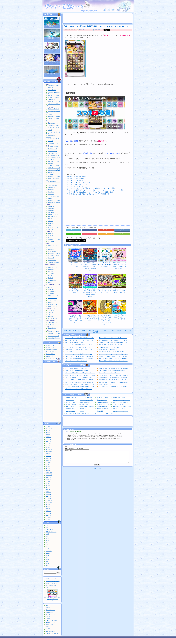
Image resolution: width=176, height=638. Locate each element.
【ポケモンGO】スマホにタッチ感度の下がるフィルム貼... (79, 356)
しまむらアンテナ (50, 618)
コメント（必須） (69, 450)
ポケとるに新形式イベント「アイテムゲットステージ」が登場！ (75, 264)
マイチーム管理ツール (51, 358)
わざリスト (50, 221)
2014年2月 (48, 519)
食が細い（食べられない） (105, 384)
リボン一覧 (50, 229)
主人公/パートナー (52, 306)
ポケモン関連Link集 (51, 585)
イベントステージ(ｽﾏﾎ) (53, 255)
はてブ (122, 230)
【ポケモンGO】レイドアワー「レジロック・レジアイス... (113, 361)
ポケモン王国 (100, 411)
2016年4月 (48, 464)
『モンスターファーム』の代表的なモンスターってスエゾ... (113, 386)
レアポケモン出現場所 (53, 125)
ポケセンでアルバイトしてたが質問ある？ (109, 373)
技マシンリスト (52, 189)
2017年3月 (48, 441)
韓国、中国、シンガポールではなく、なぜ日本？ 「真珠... (80, 375)
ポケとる (48, 553)
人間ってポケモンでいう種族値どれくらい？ (76, 361)
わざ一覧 (50, 130)
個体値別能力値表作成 (51, 349)
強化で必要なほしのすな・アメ (52, 136)
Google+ (106, 230)
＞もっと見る (109, 413)
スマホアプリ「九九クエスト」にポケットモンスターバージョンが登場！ (119, 317)
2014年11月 (49, 500)
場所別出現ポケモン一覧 (54, 101)
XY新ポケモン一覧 (52, 185)
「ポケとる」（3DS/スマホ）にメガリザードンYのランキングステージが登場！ (90, 317)
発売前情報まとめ (52, 304)
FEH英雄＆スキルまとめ (52, 633)
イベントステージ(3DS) (54, 253)
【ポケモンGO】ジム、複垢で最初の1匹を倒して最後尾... (79, 338)
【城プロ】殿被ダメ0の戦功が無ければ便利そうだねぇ (112, 370)
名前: (66, 446)
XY (46, 536)
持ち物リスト (51, 192)
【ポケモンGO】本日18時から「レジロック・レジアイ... (79, 349)
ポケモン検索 (51, 208)
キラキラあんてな (50, 622)
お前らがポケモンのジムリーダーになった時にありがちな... (80, 340)
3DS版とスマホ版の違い (54, 262)
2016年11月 (49, 449)
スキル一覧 (50, 312)
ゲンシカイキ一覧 (52, 151)
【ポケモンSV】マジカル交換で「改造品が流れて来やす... (113, 338)
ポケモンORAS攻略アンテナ (73, 413)
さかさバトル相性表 (53, 214)
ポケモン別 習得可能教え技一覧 (53, 92)
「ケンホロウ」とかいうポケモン (73, 351)
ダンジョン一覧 (52, 287)
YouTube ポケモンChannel (87, 406)
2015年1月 (48, 496)
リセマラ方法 (51, 324)
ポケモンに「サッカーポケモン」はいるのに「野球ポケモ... (113, 358)
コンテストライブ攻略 (53, 165)
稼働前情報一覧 (52, 328)
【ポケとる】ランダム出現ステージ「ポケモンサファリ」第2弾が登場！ (90, 192)
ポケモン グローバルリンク (119, 397)
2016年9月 (48, 454)
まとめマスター (50, 607)
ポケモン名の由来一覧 (53, 336)
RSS (47, 587)
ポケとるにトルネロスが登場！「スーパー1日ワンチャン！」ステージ (119, 290)
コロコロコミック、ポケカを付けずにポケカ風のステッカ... (113, 354)
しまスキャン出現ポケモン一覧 (53, 104)
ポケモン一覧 (51, 289)
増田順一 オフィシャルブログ (89, 413)
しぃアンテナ (49, 612)
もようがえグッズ (52, 153)
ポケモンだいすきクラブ (86, 397)
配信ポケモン (49, 565)
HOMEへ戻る (97, 468)
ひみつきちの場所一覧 (53, 155)
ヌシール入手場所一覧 (53, 97)
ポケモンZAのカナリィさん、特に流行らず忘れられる (78, 354)
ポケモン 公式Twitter (102, 400)
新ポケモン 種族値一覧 (53, 109)
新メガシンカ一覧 (52, 149)
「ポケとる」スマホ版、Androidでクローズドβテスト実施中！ (104, 264)
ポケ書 (82, 411)
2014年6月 (48, 511)
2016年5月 (48, 462)
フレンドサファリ (52, 198)
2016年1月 (48, 470)
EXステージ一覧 (52, 251)
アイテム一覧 (51, 258)
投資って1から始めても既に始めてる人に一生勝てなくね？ (79, 382)
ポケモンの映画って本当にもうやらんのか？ (76, 368)
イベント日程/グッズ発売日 (52, 581)
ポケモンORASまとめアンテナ (120, 411)
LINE (73, 233)
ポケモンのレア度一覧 (53, 139)
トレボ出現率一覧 (52, 322)
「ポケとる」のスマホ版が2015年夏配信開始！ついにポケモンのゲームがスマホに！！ (96, 26)
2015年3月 (48, 492)
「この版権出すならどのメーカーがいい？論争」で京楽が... (113, 375)
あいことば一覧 (52, 280)
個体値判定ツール (50, 345)
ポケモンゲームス (70, 402)
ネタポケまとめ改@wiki (119, 408)
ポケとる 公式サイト (71, 404)
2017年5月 (48, 437)
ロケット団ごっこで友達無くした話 (74, 342)
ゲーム (47, 546)
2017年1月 (48, 445)
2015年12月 (49, 473)
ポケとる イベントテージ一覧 (77, 184)
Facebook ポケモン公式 (102, 406)
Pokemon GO (49, 529)
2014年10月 (49, 502)
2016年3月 (48, 466)
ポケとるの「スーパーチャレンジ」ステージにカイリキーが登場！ (104, 290)
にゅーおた (49, 616)
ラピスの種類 (51, 293)
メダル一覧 (50, 141)
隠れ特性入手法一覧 (53, 227)
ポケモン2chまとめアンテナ (53, 631)
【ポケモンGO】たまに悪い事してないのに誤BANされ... (112, 345)
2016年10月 (49, 451)
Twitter (73, 230)
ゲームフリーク (70, 400)
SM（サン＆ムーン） (51, 532)
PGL (47, 527)
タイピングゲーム (50, 354)
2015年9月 (48, 479)
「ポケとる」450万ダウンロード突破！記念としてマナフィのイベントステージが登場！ (96, 190)
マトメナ (48, 605)
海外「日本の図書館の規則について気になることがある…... (80, 373)
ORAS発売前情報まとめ (54, 182)
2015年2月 (48, 494)
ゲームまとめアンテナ (51, 620)
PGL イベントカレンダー (86, 400)
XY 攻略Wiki (83, 408)
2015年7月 (48, 483)
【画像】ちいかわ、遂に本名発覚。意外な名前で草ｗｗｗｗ (113, 368)
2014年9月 (48, 504)
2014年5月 (48, 513)
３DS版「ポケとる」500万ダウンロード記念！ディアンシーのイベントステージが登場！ (119, 265)
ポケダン (48, 557)
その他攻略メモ (52, 174)
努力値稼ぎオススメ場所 (54, 176)
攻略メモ (50, 282)
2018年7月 (48, 426)
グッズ (47, 544)
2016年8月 (48, 456)
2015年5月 (48, 487)
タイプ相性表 (51, 212)
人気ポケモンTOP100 (53, 331)
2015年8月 (48, 481)
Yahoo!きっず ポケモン (118, 404)
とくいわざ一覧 (52, 159)
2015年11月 (49, 475)
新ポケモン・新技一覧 (53, 95)
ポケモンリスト (52, 206)
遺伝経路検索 (51, 210)
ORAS (47, 525)
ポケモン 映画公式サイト (103, 397)
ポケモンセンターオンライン (104, 404)
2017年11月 (49, 428)
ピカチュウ (49, 548)
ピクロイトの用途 (52, 318)
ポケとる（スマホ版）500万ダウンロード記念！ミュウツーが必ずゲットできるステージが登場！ (75, 318)
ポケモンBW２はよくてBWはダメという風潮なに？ (78, 347)
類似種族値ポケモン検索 (54, 333)
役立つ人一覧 (51, 172)
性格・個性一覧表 (52, 216)
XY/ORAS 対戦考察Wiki (102, 408)
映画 (47, 561)
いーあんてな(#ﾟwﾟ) (51, 614)
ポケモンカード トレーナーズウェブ (122, 406)
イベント (48, 542)
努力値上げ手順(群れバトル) (53, 179)
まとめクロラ (49, 627)
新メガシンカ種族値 (53, 146)
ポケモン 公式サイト (71, 397)
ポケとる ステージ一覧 (75, 180)
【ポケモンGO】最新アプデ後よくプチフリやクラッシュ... (79, 345)
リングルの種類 (52, 291)
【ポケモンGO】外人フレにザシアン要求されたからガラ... (113, 342)
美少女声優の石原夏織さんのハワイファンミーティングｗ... (113, 379)
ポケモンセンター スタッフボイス (121, 400)
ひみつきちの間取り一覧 (54, 157)
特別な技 (50, 225)
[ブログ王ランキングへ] (52, 592)
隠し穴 (49, 237)
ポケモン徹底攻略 (70, 411)
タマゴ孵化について (53, 143)
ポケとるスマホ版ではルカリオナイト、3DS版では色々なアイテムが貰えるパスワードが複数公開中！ (90, 266)
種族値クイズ (49, 356)
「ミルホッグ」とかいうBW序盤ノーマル (109, 347)
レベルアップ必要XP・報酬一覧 (53, 132)
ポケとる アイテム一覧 (75, 186)
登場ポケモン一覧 (52, 245)
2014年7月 (48, 508)
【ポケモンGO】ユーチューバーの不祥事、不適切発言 (112, 351)
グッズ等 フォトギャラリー (52, 583)
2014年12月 (49, 498)
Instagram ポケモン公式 (102, 402)
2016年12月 (49, 447)
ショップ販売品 (52, 273)
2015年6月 (48, 485)
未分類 (47, 563)
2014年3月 (48, 517)
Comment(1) (97, 29)
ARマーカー (51, 241)
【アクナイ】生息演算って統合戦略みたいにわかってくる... (113, 377)
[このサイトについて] (104, 11)
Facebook (90, 230)
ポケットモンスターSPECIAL (120, 402)
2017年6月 (48, 435)
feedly (122, 233)
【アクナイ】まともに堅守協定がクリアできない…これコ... (80, 386)
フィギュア (49, 551)
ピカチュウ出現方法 (53, 123)
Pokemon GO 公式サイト (86, 402)
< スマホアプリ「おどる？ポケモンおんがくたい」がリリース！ (81, 330)
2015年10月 (49, 477)
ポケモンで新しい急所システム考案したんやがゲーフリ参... (113, 340)
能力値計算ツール (50, 347)
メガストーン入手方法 (53, 161)
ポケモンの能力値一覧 (53, 128)
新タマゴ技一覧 (52, 90)
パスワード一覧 (52, 260)
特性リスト (50, 218)
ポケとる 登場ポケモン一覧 (76, 176)
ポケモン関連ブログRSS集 (53, 338)
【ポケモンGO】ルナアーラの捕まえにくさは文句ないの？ (113, 356)
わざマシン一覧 (52, 99)
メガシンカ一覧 (52, 187)
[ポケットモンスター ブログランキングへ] (52, 595)
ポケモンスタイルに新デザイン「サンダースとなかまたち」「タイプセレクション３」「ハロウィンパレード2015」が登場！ (104, 319)
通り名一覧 (50, 278)
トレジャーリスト (52, 298)
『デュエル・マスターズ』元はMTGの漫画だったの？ (78, 377)
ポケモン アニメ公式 (71, 406)
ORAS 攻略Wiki (70, 408)
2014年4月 (48, 515)
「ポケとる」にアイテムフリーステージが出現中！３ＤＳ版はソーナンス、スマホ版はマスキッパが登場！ (90, 292)
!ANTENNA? (49, 629)
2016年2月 (48, 468)
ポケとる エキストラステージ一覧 (78, 182)
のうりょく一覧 (52, 247)
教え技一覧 (50, 88)
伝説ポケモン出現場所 (53, 85)
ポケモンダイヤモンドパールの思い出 (108, 349)
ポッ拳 (47, 559)
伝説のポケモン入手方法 (54, 170)
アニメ (47, 538)
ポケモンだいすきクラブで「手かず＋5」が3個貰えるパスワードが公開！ (91, 188)
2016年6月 (48, 460)
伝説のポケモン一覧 (53, 296)
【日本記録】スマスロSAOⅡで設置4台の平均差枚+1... (78, 389)
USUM (47, 534)
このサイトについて (51, 579)
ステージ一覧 (51, 249)
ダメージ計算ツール (51, 352)
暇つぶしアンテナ (50, 610)
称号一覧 (50, 275)
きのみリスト (51, 163)
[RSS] (108, 11)
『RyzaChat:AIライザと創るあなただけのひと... (77, 370)
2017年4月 (48, 439)
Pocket (89, 233)
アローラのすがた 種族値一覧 (53, 111)
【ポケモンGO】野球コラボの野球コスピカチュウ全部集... (79, 358)
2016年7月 (48, 458)
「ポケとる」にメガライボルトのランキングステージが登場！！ (88, 194)
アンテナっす (49, 624)
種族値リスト (51, 233)
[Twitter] (113, 11)
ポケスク (48, 555)
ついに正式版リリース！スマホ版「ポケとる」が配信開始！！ (75, 290)
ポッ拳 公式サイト (84, 404)
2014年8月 (48, 506)
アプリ (47, 540)
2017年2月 (48, 443)
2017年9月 (48, 430)
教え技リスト (51, 223)
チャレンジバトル (52, 271)
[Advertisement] (52, 392)
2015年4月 (48, 489)
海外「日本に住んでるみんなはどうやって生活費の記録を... (113, 382)
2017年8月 (48, 432)
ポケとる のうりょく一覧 (75, 178)
